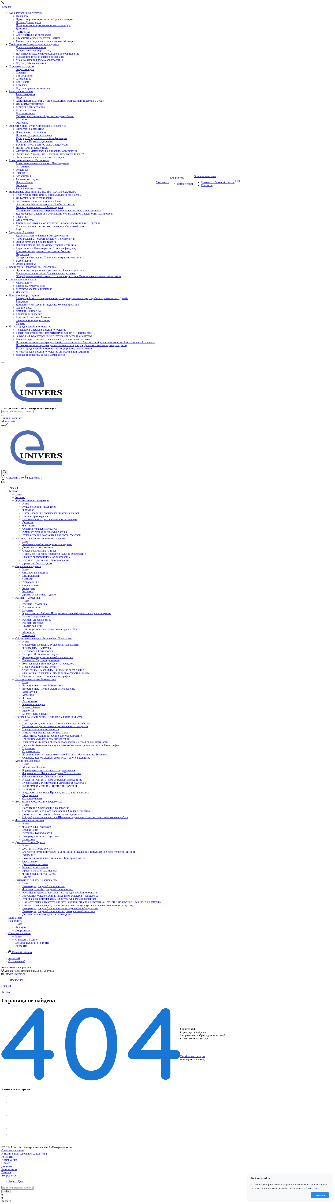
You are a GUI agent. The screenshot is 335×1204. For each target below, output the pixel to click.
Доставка (6, 1166)
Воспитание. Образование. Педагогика (45, 807)
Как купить (22, 927)
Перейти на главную (192, 1056)
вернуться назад (194, 1059)
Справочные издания (35, 572)
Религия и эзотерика (34, 603)
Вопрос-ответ (9, 1175)
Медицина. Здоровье (34, 767)
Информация (9, 1159)
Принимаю (320, 1195)
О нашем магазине (26, 939)
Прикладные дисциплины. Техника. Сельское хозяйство (56, 723)
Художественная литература (39, 506)
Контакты (7, 1156)
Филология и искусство (36, 826)
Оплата (5, 1162)
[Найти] (2, 415)
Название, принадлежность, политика (24, 1153)
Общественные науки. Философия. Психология (50, 644)
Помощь (6, 1172)
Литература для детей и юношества (43, 886)
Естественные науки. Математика (42, 685)
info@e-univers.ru (15, 973)
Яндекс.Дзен (16, 979)
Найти (6, 1191)
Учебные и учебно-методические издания (47, 544)
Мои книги (8, 421)
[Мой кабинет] (3, 481)
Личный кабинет (11, 417)
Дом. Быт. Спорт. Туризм (37, 848)
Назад (18, 494)
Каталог (20, 497)
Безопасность (9, 1169)
